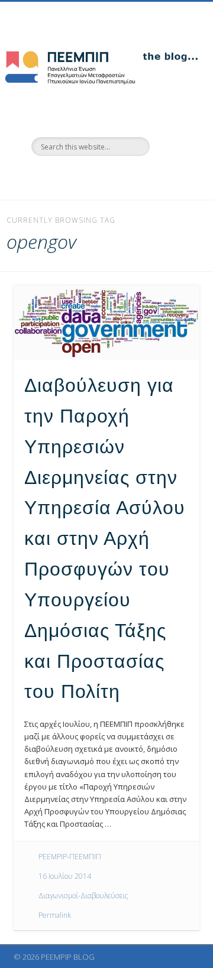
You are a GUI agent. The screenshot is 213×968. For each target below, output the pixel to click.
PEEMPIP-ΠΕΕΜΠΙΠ (69, 857)
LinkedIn (141, 176)
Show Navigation (171, 105)
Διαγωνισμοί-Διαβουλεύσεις (83, 896)
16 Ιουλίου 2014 (64, 876)
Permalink (54, 915)
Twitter (92, 176)
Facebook (68, 176)
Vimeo (117, 176)
